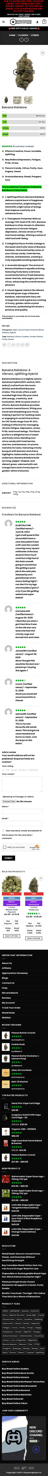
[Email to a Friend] (18, 345)
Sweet (11, 339)
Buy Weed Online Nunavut (16, 1390)
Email (5, 818)
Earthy (26, 1323)
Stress (13, 1352)
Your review (8, 774)
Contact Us (8, 983)
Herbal (18, 1332)
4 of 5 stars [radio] (22, 770)
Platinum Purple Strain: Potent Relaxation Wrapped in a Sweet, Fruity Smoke (22, 1285)
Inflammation (26, 1336)
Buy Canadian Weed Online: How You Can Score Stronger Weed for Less (22, 1267)
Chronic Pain (8, 1319)
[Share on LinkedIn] (27, 345)
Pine (30, 1344)
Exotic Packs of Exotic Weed (31, 330)
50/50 (5, 1311)
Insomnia (39, 1336)
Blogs (5, 978)
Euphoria (35, 1323)
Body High (31, 1315)
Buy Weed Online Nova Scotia (18, 1373)
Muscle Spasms (10, 1344)
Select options (11, 936)
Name (5, 806)
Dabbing (38, 1319)
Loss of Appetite (18, 1340)
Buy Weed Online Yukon (14, 1403)
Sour (42, 1348)
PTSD (37, 1344)
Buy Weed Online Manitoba (16, 1394)
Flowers (23, 35)
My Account (8, 1002)
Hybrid (35, 35)
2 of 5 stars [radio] (7, 770)
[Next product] (21, 40)
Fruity (4, 339)
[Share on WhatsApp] (4, 345)
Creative (28, 1319)
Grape (30, 1328)
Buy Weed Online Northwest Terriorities (23, 1381)
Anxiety (25, 1311)
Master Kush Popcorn (12, 911)
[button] (3, 22)
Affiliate (6, 968)
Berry (5, 1315)
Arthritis (35, 1311)
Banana (10, 336)
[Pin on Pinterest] (23, 345)
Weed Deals (8, 1012)
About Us (7, 963)
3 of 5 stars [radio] (13, 770)
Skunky (26, 1348)
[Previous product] (26, 40)
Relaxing (17, 1348)
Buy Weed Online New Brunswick (19, 1385)
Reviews (6, 997)
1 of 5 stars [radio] (2, 770)
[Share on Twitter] (13, 345)
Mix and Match (10, 992)
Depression (8, 1323)
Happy (38, 1328)
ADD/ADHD (15, 1311)
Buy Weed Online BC (13, 1398)
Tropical (30, 1352)
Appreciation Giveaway (15, 973)
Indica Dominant (10, 1336)
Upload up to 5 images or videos (18, 796)
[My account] (37, 22)
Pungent (6, 1348)
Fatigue (6, 1328)
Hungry (37, 1332)
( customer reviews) (23, 146)
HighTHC (27, 1332)
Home (12, 35)
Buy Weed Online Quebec (15, 1368)
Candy (41, 1315)
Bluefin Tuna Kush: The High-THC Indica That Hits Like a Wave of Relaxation (23, 1295)
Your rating (7, 766)
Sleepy (35, 1348)
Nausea (22, 1344)
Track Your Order (11, 1007)
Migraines (32, 1340)
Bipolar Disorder (17, 1315)
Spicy (5, 1352)
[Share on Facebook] (9, 345)
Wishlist (6, 1017)
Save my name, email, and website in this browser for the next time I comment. (22, 834)
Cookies (25, 336)
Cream (33, 336)
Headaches (8, 1332)
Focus (14, 1328)
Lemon (6, 1340)
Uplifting (40, 1352)
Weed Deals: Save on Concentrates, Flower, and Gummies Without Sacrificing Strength (21, 1257)
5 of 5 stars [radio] (32, 770)
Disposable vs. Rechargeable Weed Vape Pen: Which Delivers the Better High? (24, 1275)
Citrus (18, 336)
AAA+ (15, 330)
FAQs (4, 988)
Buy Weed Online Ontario (15, 1377)
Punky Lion (34, 910)
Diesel (39, 336)
